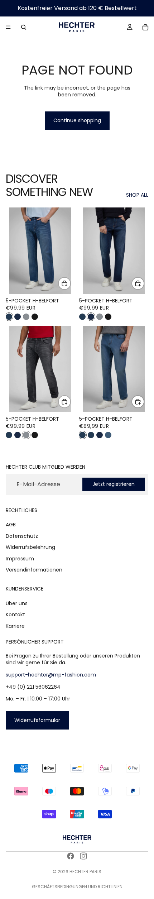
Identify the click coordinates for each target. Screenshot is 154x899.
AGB (11, 524)
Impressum (20, 558)
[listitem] (9, 317)
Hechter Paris (85, 872)
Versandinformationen (34, 569)
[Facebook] (70, 856)
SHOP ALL (137, 195)
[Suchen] (24, 27)
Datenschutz (22, 535)
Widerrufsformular (37, 719)
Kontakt (15, 614)
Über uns (17, 603)
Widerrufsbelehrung (30, 547)
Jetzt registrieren (113, 484)
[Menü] (8, 27)
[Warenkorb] (145, 27)
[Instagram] (83, 856)
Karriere (15, 626)
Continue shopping (77, 120)
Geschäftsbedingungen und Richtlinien (77, 887)
